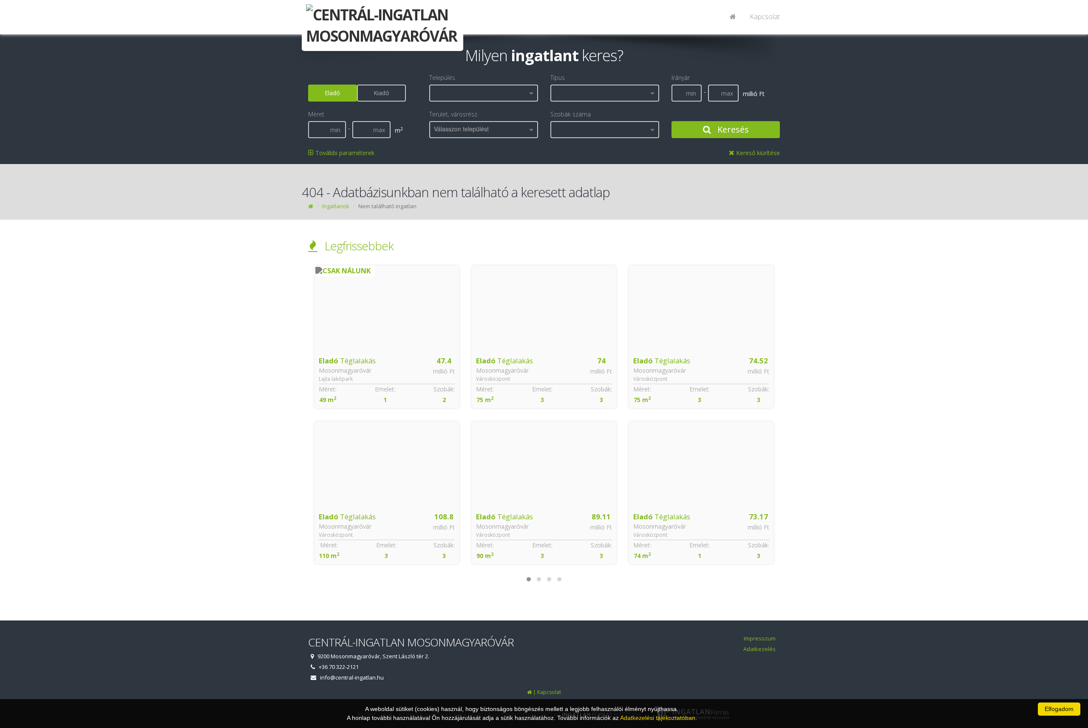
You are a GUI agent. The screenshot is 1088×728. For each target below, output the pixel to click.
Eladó (332, 93)
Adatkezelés (759, 649)
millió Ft (444, 371)
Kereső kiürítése (757, 153)
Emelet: (385, 389)
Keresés (732, 129)
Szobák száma (570, 114)
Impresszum (760, 638)
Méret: (328, 389)
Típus (557, 78)
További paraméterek (344, 153)
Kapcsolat (765, 16)
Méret (316, 114)
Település (442, 78)
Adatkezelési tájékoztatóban (657, 717)
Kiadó (381, 93)
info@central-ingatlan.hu (352, 677)
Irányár (681, 78)
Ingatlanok (335, 206)
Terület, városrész (453, 114)
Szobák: (444, 389)
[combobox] (483, 93)
